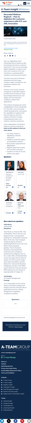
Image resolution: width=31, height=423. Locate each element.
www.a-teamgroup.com (8, 352)
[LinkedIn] (2, 421)
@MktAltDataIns (8, 410)
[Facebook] (15, 421)
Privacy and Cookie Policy (9, 368)
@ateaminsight (7, 401)
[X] (9, 421)
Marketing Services (7, 366)
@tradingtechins (8, 405)
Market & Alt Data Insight (10, 391)
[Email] (29, 421)
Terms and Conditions (7, 373)
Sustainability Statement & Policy (11, 370)
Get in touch (19, 327)
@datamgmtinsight (8, 408)
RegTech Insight (9, 49)
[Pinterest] (22, 421)
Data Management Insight (11, 48)
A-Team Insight (7, 382)
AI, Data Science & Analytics (10, 42)
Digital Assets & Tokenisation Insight (13, 394)
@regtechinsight (8, 403)
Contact (3, 364)
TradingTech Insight (9, 387)
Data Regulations (11, 43)
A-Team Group (7, 380)
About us (4, 361)
